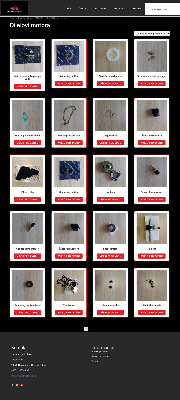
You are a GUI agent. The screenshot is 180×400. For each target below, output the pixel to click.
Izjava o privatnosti (100, 351)
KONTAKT (136, 8)
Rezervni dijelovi (25, 18)
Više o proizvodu (27, 86)
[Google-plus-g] (22, 385)
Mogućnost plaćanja (101, 356)
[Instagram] (17, 385)
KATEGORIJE (120, 8)
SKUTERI (83, 8)
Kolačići (95, 361)
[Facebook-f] (12, 385)
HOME (70, 8)
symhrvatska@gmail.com (24, 376)
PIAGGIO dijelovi (42, 18)
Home (13, 18)
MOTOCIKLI (100, 8)
